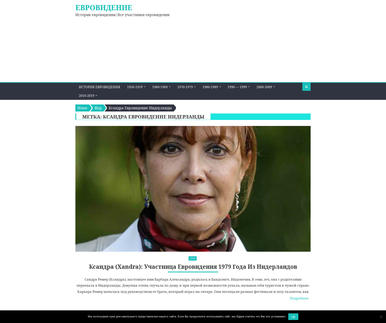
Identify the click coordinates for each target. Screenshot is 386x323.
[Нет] (381, 317)
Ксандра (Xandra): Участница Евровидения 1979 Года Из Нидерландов (193, 266)
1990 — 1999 (237, 87)
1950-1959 (135, 87)
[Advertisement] (193, 52)
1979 (192, 258)
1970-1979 (185, 87)
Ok (293, 317)
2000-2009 (264, 87)
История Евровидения (99, 87)
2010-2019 (86, 95)
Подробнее (299, 298)
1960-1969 (160, 87)
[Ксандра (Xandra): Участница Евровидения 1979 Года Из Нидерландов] (193, 189)
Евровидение (103, 7)
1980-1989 (210, 87)
